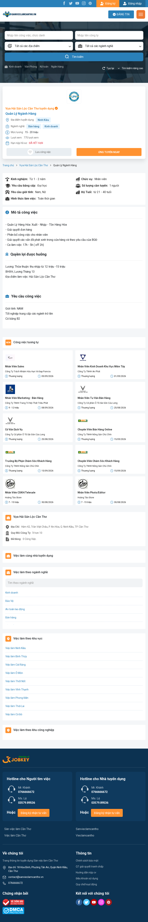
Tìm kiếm (77, 57)
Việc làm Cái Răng (15, 664)
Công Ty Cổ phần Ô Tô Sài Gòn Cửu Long (97, 403)
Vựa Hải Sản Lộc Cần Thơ (33, 165)
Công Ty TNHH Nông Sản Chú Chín (95, 434)
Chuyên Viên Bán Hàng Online (95, 429)
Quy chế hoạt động (86, 884)
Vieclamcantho (85, 835)
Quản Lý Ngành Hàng (20, 113)
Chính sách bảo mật (87, 860)
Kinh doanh (15, 66)
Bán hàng (33, 126)
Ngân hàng (57, 66)
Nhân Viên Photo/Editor (92, 492)
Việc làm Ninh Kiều (15, 648)
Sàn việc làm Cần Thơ (17, 829)
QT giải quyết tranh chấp (89, 866)
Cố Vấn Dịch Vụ (14, 429)
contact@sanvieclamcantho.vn (25, 877)
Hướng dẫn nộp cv (86, 872)
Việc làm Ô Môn (14, 673)
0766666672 (15, 882)
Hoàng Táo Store (13, 497)
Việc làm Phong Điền (16, 697)
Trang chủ (8, 165)
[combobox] (39, 46)
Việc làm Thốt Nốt (15, 681)
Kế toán (44, 66)
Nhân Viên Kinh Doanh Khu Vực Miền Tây (101, 366)
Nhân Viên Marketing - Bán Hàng (24, 398)
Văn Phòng (31, 66)
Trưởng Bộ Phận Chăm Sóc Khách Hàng (28, 461)
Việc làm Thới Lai (14, 706)
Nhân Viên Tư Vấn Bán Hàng (94, 398)
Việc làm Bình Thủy (16, 656)
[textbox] (39, 46)
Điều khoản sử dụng (87, 878)
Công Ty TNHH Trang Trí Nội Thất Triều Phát (26, 403)
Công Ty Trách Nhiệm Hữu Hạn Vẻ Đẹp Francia (28, 371)
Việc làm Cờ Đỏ (13, 714)
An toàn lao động (15, 609)
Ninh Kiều (43, 119)
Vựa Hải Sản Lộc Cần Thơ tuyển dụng (30, 108)
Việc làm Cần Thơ (15, 835)
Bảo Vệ (9, 600)
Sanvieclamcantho (87, 829)
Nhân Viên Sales (14, 366)
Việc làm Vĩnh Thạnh (17, 689)
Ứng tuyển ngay (109, 152)
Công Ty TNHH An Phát (89, 371)
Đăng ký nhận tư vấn (33, 813)
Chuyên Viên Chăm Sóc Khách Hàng (98, 461)
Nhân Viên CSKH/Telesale (20, 492)
